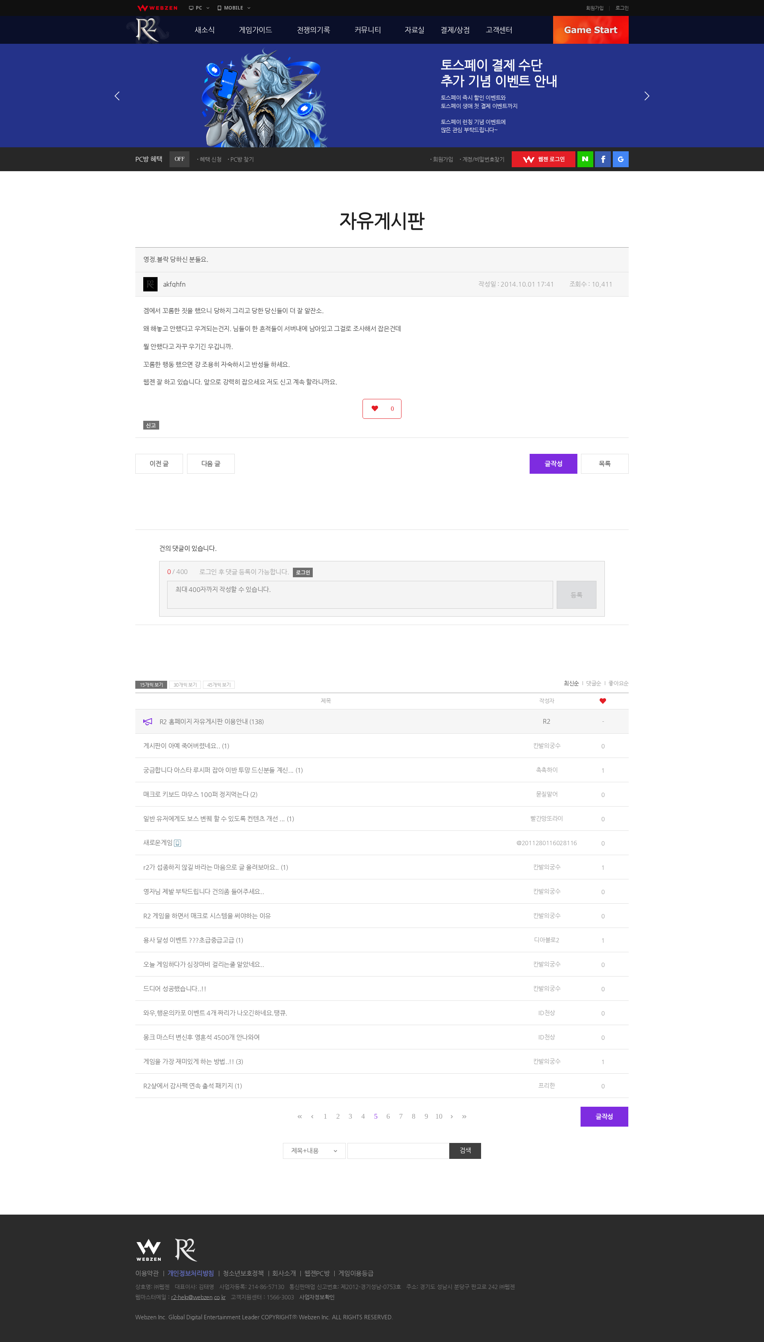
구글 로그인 (621, 159)
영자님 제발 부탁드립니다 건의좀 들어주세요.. (203, 891)
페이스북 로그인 (603, 159)
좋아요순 (618, 683)
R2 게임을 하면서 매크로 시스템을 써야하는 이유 (207, 915)
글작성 (553, 463)
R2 (147, 30)
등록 (576, 595)
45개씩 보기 (219, 685)
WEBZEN (148, 1250)
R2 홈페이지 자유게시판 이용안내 (212, 721)
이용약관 (147, 1273)
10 (438, 1116)
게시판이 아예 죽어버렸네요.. (186, 745)
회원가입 (595, 8)
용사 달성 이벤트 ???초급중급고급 (193, 940)
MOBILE (233, 7)
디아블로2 (546, 939)
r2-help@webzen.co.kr (198, 1297)
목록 (604, 463)
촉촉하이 (547, 769)
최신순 (571, 683)
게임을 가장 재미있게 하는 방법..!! (193, 1061)
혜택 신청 (211, 159)
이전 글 (159, 463)
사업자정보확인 (317, 1297)
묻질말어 (547, 794)
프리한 (546, 1085)
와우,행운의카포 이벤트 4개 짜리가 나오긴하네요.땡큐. (215, 1012)
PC (199, 7)
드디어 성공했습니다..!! (175, 988)
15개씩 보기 (151, 685)
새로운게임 (158, 842)
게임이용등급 (355, 1273)
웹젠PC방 (317, 1273)
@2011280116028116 (546, 842)
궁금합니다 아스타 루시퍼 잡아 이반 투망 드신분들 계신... (223, 770)
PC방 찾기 (241, 159)
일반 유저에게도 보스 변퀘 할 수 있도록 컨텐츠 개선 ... (218, 818)
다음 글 (210, 463)
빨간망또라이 (546, 818)
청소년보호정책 (243, 1273)
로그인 (622, 8)
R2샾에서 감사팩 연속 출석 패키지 (192, 1085)
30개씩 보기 (185, 685)
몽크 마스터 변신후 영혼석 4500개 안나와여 (201, 1037)
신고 (151, 425)
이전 (117, 96)
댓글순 (593, 683)
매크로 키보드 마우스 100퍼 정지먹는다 (200, 794)
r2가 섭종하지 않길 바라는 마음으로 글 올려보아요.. (215, 867)
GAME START (591, 30)
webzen (157, 8)
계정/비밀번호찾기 (483, 159)
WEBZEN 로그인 (543, 159)
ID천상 (546, 1012)
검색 (465, 1150)
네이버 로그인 (585, 159)
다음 (647, 96)
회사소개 (284, 1273)
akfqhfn (174, 284)
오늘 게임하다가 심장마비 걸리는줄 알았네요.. (203, 964)
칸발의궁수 (547, 745)
